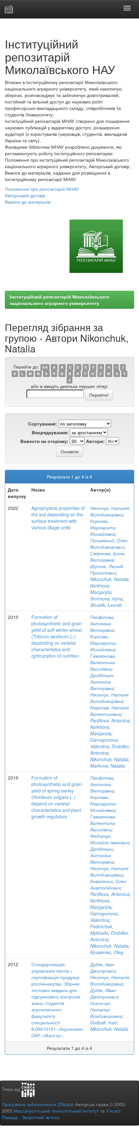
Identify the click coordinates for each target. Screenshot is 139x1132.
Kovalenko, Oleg (106, 952)
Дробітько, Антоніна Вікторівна (102, 681)
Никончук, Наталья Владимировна (106, 1009)
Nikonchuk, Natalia (109, 579)
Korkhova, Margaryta (100, 588)
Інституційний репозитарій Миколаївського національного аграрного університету (60, 299)
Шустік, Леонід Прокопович (106, 569)
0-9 (45, 367)
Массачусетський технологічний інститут (56, 1110)
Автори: (95, 441)
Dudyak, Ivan (103, 1022)
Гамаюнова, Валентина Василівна (103, 662)
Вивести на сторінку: (44, 441)
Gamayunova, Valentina (104, 743)
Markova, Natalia (107, 765)
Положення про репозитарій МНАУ (42, 189)
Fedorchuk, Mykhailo (101, 929)
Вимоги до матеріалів (27, 202)
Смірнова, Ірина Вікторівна (107, 556)
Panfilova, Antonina (109, 720)
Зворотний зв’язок (40, 1117)
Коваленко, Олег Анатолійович (108, 884)
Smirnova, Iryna (106, 598)
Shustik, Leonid (106, 605)
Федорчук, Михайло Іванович (109, 839)
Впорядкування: (50, 432)
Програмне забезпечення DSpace (38, 1104)
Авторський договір (25, 195)
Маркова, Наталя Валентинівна (109, 710)
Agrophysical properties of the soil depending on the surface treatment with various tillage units (58, 518)
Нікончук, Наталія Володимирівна (109, 511)
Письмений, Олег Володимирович (109, 543)
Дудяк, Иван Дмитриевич (104, 993)
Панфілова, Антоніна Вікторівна (102, 623)
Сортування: (42, 423)
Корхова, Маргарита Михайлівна (103, 527)
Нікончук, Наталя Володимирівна (109, 697)
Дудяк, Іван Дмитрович (102, 967)
